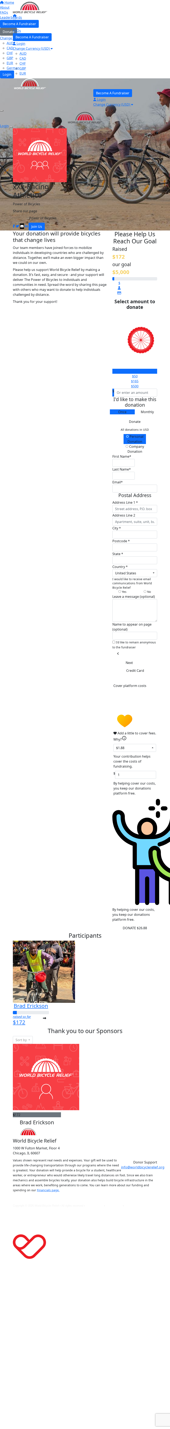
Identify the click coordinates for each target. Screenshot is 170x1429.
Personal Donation (136, 439)
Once (122, 412)
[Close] (11, 127)
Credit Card (135, 670)
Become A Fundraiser (32, 37)
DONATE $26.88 (135, 928)
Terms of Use (114, 1205)
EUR (22, 73)
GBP (22, 68)
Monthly (147, 412)
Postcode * (121, 541)
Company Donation (136, 449)
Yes (123, 592)
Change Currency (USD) (32, 48)
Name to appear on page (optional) (132, 627)
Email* (117, 482)
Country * (120, 566)
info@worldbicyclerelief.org (142, 1167)
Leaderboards (24, 25)
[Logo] (30, 7)
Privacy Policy (95, 1205)
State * (117, 554)
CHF (22, 63)
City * (116, 528)
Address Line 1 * (125, 502)
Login (20, 43)
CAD (22, 58)
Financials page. (48, 1190)
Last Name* (121, 469)
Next (129, 662)
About (17, 20)
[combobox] (134, 573)
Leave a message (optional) (133, 596)
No (148, 592)
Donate (135, 421)
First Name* (121, 456)
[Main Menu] (1, 110)
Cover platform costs (129, 685)
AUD (23, 53)
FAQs (17, 30)
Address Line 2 (123, 515)
